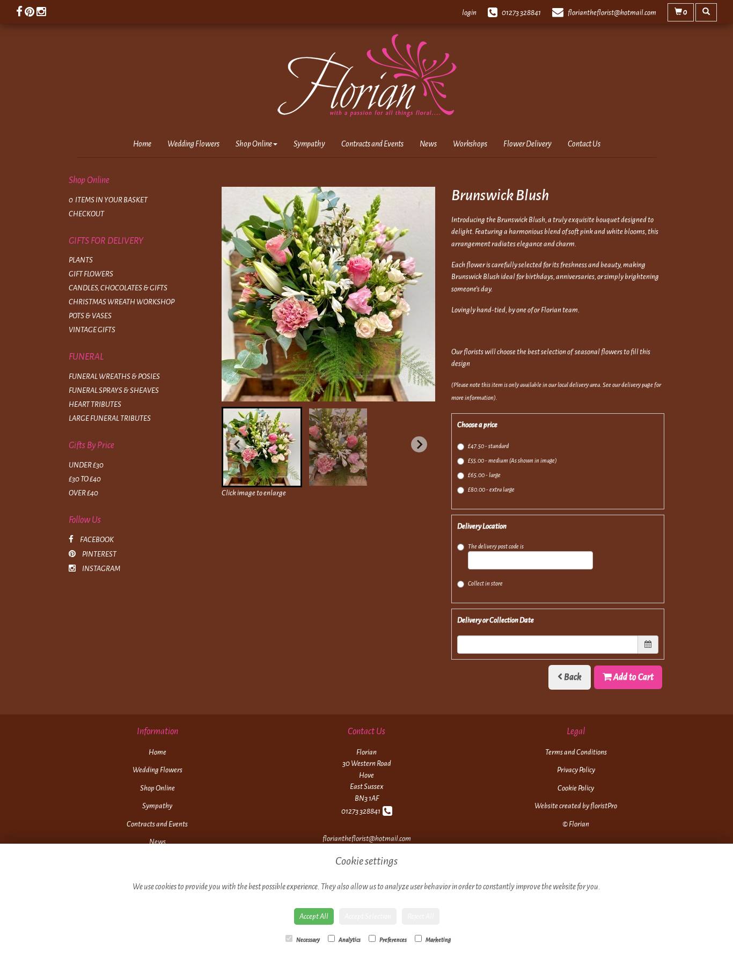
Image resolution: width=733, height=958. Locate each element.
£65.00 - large (484, 475)
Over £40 (83, 493)
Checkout (86, 214)
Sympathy (309, 144)
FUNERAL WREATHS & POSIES (114, 376)
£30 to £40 (85, 479)
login (469, 13)
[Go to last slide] (238, 444)
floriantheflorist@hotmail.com (366, 839)
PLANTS (81, 260)
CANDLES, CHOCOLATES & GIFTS (118, 288)
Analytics (349, 940)
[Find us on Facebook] (20, 12)
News (428, 144)
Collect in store (485, 583)
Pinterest (98, 554)
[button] (262, 447)
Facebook (96, 540)
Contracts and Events (372, 144)
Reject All (420, 916)
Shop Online (254, 144)
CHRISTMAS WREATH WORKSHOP (121, 302)
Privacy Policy (576, 770)
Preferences (392, 940)
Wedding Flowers (193, 144)
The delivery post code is (496, 546)
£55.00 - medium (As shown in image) (512, 460)
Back (572, 677)
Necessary (307, 940)
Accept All (313, 916)
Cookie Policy (576, 788)
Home (142, 144)
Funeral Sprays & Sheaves (114, 390)
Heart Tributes (95, 404)
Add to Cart (633, 677)
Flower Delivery (527, 144)
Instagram (100, 569)
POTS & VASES (90, 316)
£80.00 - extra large (491, 489)
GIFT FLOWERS (91, 274)
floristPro (603, 806)
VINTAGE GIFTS (92, 330)
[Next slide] (419, 444)
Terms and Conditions (576, 752)
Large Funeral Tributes (110, 418)
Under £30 (86, 465)
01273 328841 (362, 811)
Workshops (470, 144)
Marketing (437, 940)
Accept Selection (367, 916)
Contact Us (584, 144)
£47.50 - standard (488, 446)
